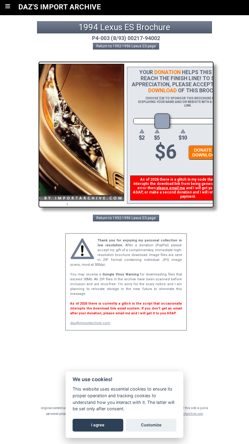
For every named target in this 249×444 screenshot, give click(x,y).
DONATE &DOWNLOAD (205, 152)
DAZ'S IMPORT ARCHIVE (59, 7)
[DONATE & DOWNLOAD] (203, 161)
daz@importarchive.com (90, 323)
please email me (170, 188)
